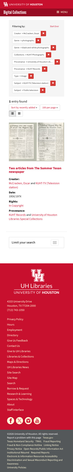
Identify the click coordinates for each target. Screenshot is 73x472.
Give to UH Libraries (18, 351)
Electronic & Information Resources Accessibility (32, 456)
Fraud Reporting (52, 441)
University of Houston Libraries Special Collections (33, 217)
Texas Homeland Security (20, 441)
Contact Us (13, 346)
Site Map (12, 378)
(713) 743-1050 (15, 310)
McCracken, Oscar (19, 183)
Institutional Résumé (18, 452)
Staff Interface (15, 410)
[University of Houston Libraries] (36, 281)
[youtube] (37, 420)
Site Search (14, 373)
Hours (10, 325)
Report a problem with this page (24, 438)
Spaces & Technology (19, 399)
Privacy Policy (15, 319)
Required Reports (40, 452)
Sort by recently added (23, 107)
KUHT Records (17, 215)
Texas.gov (48, 438)
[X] (19, 420)
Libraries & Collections (20, 357)
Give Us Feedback (17, 341)
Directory (12, 335)
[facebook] (10, 420)
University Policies (16, 467)
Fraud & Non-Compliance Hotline (24, 445)
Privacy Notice (14, 449)
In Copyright (16, 206)
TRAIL (38, 441)
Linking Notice (51, 445)
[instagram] (28, 420)
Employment (14, 330)
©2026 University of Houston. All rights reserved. (32, 434)
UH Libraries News (18, 367)
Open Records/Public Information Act (43, 449)
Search (11, 383)
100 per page (49, 107)
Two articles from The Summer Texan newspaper (35, 170)
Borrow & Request (18, 388)
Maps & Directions (18, 362)
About (10, 404)
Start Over (54, 26)
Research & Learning (19, 394)
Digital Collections (15, 12)
